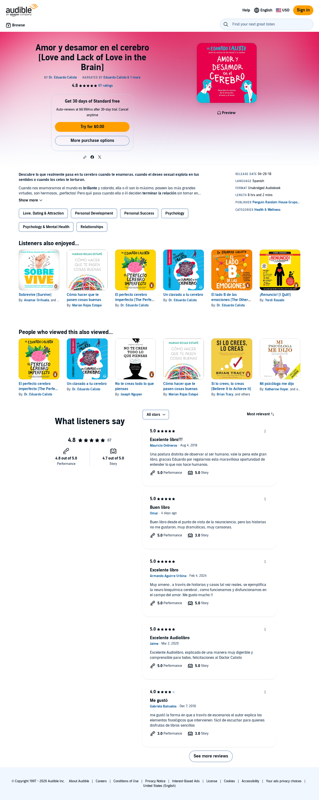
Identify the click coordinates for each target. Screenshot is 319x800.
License (211, 781)
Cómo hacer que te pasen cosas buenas (84, 297)
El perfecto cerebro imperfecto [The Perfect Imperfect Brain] (135, 299)
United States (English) (159, 786)
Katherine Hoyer (276, 389)
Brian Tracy (225, 394)
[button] (85, 157)
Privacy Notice (155, 781)
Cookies (229, 781)
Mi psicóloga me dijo (277, 383)
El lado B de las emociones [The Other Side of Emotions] (229, 299)
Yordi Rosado (274, 300)
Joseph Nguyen (131, 394)
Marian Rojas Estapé (87, 305)
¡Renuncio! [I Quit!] (275, 294)
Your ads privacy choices (283, 781)
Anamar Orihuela (36, 300)
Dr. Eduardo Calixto (135, 305)
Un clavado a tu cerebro (183, 294)
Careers (101, 781)
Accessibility (250, 781)
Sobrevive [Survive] (35, 294)
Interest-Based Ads (186, 781)
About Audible (79, 781)
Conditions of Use (125, 781)
